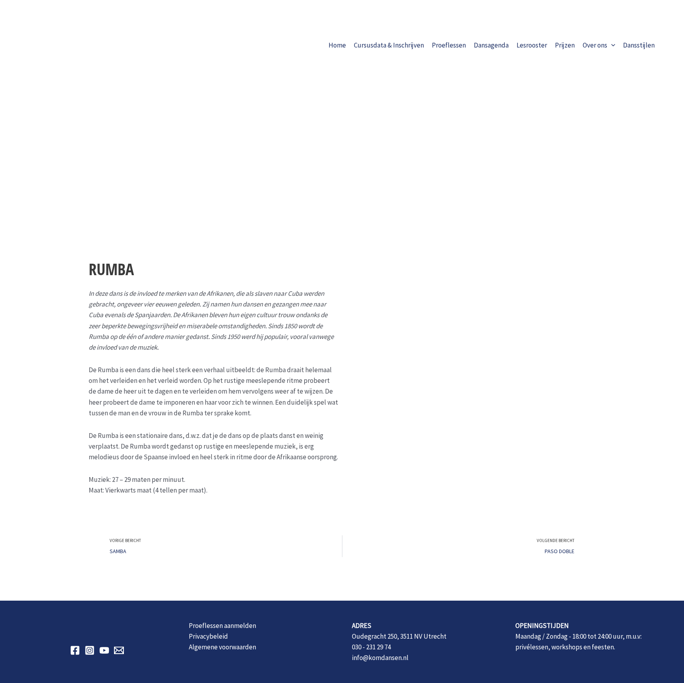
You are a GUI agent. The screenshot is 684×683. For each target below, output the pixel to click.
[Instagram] (90, 650)
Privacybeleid (208, 636)
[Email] (119, 650)
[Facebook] (75, 650)
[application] (611, 45)
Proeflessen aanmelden (222, 625)
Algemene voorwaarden (222, 647)
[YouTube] (104, 650)
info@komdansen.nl (380, 657)
